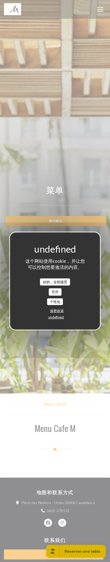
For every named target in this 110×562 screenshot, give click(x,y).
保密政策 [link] (57, 311)
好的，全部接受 (55, 282)
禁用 (55, 292)
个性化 (55, 301)
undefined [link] (56, 317)
